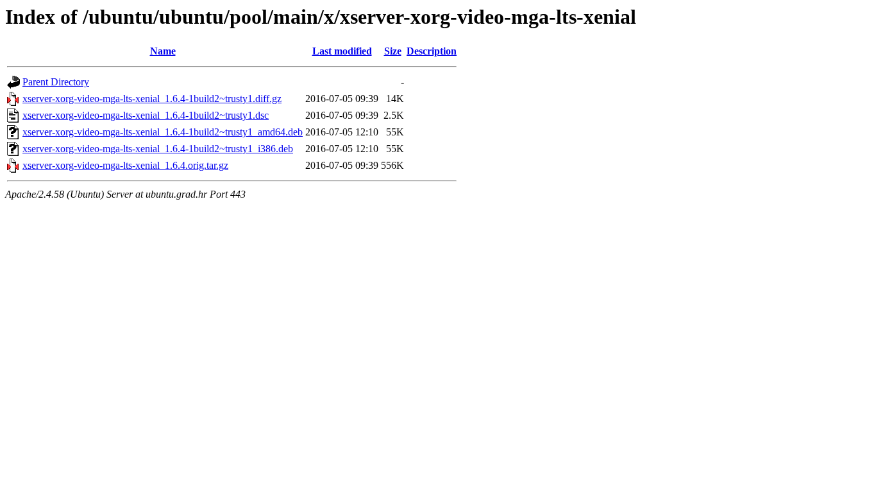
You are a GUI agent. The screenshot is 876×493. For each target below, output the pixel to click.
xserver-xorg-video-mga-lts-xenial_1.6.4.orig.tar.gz (125, 165)
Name (163, 51)
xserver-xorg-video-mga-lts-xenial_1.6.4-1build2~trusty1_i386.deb (157, 148)
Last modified (342, 51)
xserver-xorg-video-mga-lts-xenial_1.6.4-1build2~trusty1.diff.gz (152, 98)
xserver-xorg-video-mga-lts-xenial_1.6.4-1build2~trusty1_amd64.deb (162, 131)
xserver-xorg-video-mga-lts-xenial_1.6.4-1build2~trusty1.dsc (145, 115)
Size (392, 51)
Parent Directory (55, 81)
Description (432, 51)
